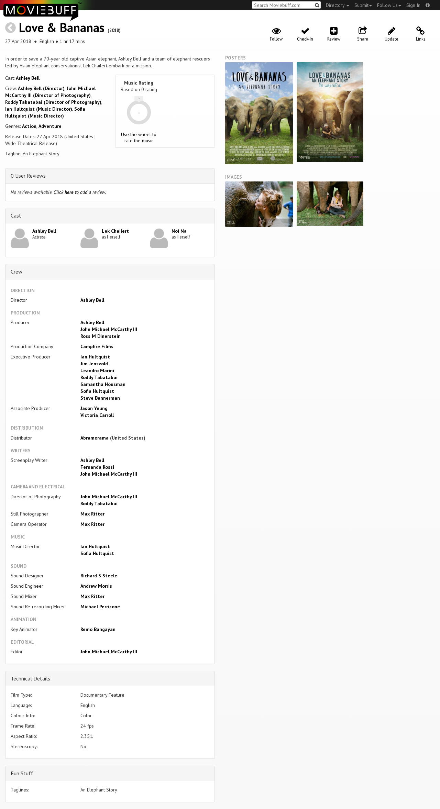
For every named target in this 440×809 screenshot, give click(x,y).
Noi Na (179, 231)
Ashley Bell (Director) (41, 88)
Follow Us (387, 5)
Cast (16, 215)
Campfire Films (96, 346)
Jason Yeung (94, 408)
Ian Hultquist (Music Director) (38, 109)
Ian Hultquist (95, 357)
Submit (361, 5)
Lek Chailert (115, 231)
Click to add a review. (80, 192)
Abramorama (94, 438)
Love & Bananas (61, 27)
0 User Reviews (28, 175)
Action (29, 126)
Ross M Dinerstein (100, 336)
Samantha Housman (102, 384)
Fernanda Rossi (97, 467)
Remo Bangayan (98, 629)
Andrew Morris (96, 586)
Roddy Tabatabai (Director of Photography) (53, 102)
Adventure (50, 126)
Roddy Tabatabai (99, 377)
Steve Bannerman (100, 398)
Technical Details (30, 678)
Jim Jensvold (94, 364)
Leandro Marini (97, 370)
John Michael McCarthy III (108, 329)
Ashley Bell (28, 78)
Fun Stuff (22, 773)
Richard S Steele (98, 576)
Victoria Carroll (97, 415)
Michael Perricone (100, 606)
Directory (336, 5)
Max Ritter (92, 514)
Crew (16, 271)
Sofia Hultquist (97, 391)
